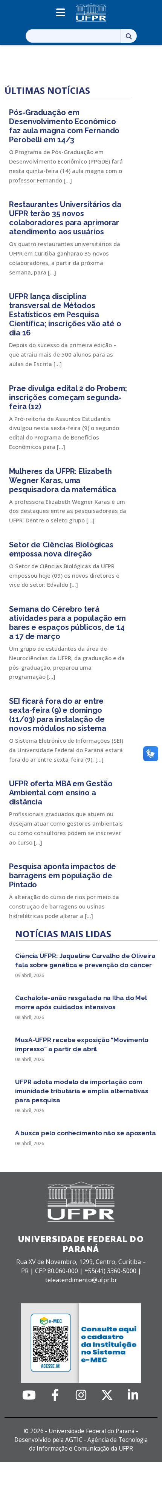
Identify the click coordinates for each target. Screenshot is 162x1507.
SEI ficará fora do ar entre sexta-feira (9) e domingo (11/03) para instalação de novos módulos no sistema (57, 715)
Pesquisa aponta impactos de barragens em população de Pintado (62, 875)
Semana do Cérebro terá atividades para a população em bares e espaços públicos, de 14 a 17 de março (67, 623)
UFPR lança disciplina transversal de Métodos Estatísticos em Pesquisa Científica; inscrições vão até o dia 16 (65, 314)
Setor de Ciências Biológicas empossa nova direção (61, 549)
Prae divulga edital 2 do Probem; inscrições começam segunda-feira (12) (68, 397)
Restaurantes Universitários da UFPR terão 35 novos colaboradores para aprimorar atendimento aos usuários (65, 218)
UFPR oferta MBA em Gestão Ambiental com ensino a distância (61, 792)
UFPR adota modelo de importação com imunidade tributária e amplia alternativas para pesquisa (81, 1091)
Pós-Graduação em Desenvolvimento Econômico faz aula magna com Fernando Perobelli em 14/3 (64, 126)
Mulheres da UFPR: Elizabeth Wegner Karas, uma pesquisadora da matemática (62, 480)
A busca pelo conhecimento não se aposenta (85, 1133)
